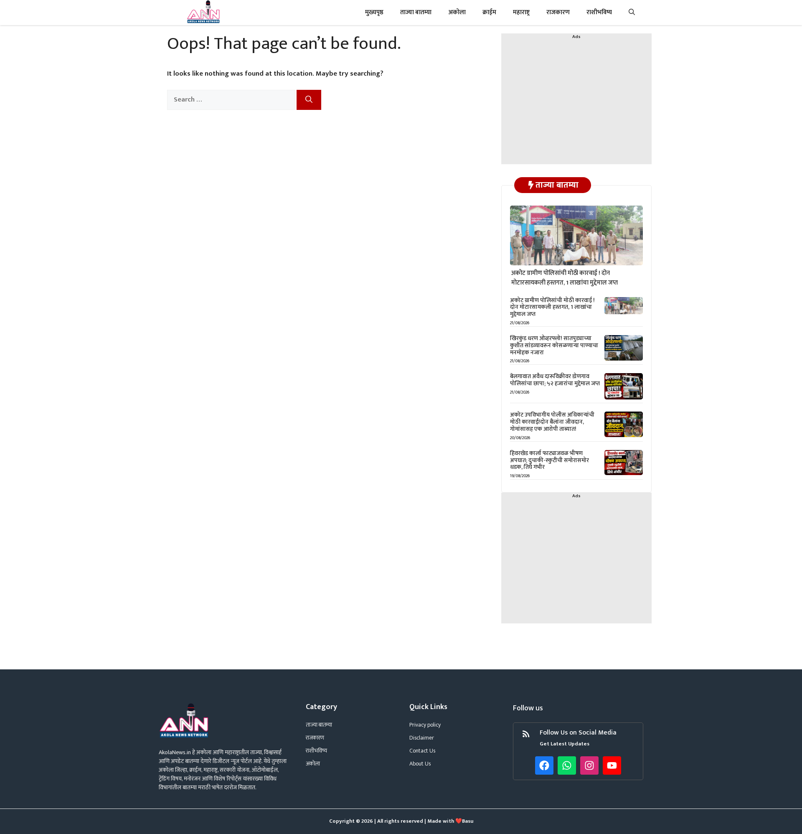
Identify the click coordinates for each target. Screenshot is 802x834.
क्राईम (489, 12)
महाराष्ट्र (521, 12)
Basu (467, 821)
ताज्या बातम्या (415, 12)
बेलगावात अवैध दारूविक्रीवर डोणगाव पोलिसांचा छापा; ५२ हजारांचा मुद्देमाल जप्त (555, 379)
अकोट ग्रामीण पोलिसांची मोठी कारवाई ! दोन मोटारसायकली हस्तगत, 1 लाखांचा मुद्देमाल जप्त (564, 278)
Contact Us (422, 750)
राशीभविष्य (599, 12)
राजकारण (558, 12)
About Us (420, 763)
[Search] (309, 100)
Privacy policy (425, 724)
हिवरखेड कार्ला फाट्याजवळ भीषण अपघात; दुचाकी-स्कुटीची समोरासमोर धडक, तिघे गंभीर (549, 460)
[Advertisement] (576, 105)
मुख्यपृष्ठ (374, 12)
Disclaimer (421, 737)
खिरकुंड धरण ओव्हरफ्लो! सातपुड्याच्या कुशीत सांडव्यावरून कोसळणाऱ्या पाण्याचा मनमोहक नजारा (554, 345)
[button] (631, 12)
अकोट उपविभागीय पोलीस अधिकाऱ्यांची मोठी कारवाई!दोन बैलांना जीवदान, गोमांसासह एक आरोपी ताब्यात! (552, 422)
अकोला (457, 12)
